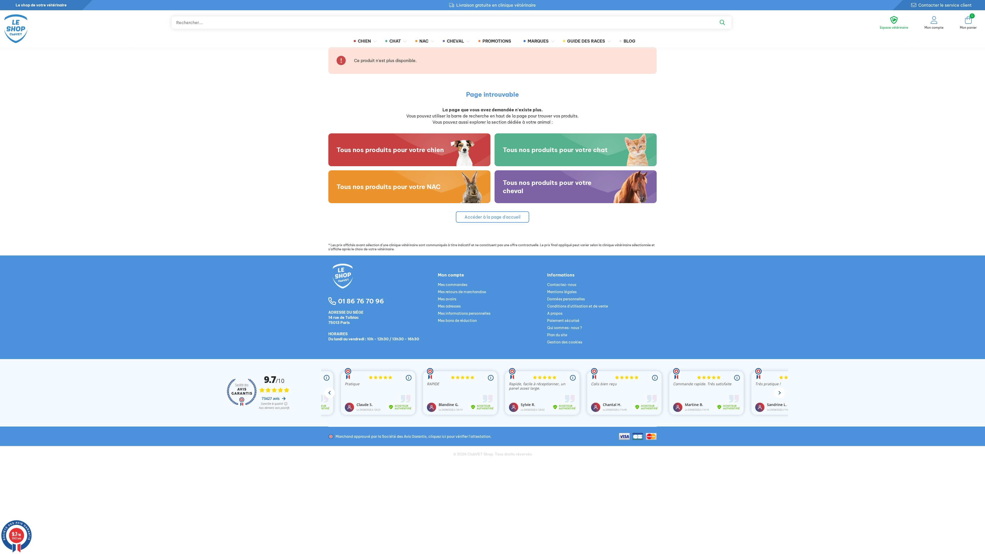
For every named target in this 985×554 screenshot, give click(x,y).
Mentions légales (562, 292)
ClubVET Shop (480, 454)
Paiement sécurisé (563, 320)
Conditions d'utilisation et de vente (577, 306)
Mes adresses (449, 306)
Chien (364, 41)
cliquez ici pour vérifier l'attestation (459, 436)
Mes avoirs (447, 299)
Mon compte (451, 275)
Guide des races (586, 41)
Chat (395, 41)
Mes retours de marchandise (462, 292)
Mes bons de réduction (457, 320)
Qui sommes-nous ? (564, 327)
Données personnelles (566, 299)
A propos (555, 313)
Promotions (496, 41)
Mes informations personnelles (464, 313)
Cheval (455, 41)
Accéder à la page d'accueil (492, 217)
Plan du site (557, 335)
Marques (538, 41)
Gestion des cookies (564, 342)
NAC (423, 41)
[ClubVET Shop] (383, 282)
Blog (629, 41)
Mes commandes (452, 284)
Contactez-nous (561, 284)
